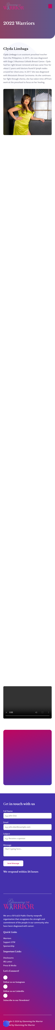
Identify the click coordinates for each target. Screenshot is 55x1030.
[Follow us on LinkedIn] (5, 987)
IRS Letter (7, 961)
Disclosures (8, 957)
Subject (6, 833)
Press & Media (9, 965)
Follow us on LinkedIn (13, 991)
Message (7, 845)
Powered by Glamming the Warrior (19, 1025)
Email (5, 822)
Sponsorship (8, 946)
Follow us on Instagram (14, 982)
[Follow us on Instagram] (5, 977)
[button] (50, 6)
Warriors (7, 938)
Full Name (8, 811)
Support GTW (9, 942)
